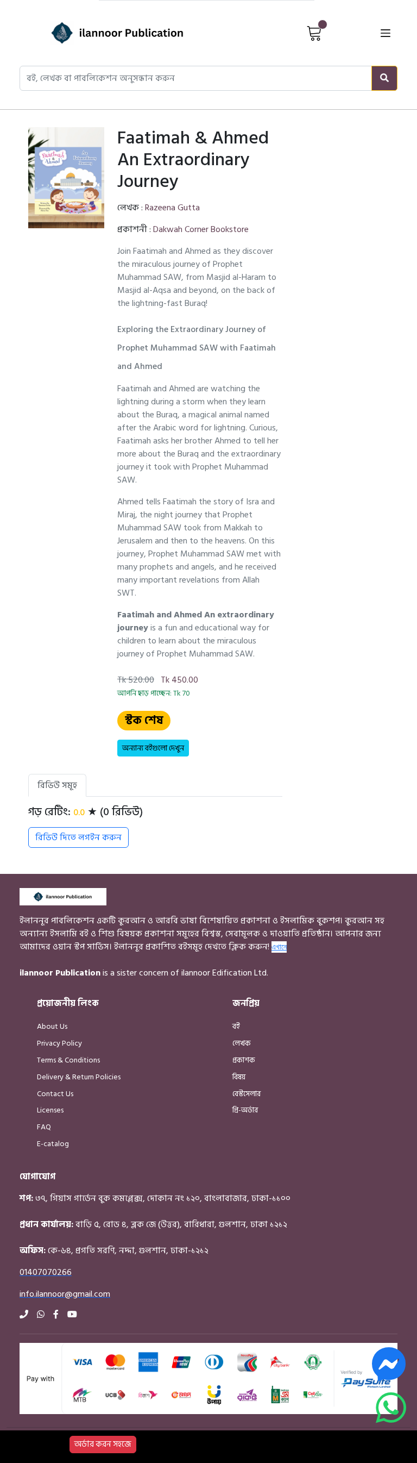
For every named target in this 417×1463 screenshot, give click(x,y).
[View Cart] (314, 32)
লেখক (241, 1043)
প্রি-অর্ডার (245, 1110)
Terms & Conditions (68, 1060)
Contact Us (55, 1093)
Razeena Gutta (172, 208)
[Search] (384, 78)
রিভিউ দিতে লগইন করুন (78, 837)
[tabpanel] (155, 826)
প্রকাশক (243, 1060)
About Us (52, 1026)
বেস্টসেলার (246, 1093)
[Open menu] (385, 33)
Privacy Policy (59, 1043)
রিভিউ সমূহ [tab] (57, 785)
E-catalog (53, 1143)
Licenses (50, 1110)
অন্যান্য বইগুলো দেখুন (153, 748)
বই (236, 1026)
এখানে (279, 946)
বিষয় (238, 1077)
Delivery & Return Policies (79, 1077)
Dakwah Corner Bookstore (201, 229)
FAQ (44, 1127)
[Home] (98, 33)
